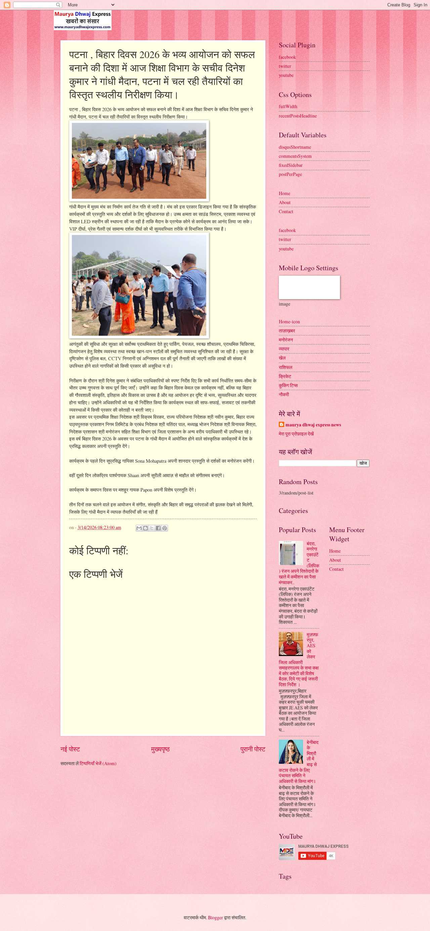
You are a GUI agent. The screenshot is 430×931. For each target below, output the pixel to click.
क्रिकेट (285, 376)
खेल (282, 358)
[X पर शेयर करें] (151, 528)
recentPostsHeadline (298, 115)
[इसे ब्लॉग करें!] (145, 528)
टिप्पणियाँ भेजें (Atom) (98, 763)
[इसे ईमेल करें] (139, 528)
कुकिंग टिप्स (288, 385)
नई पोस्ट (70, 749)
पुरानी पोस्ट (253, 749)
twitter (285, 66)
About (285, 202)
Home (284, 193)
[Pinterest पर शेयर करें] (164, 528)
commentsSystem (295, 156)
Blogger (215, 917)
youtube (286, 75)
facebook (287, 57)
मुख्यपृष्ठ (160, 749)
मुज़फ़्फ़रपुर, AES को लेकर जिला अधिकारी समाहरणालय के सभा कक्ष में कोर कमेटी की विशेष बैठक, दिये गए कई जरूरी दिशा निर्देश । (299, 659)
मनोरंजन (286, 339)
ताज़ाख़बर (287, 330)
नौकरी (284, 394)
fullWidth (288, 106)
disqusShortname (295, 147)
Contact (286, 211)
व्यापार (284, 348)
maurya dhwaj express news (313, 425)
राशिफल (285, 367)
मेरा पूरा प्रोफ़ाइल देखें (296, 433)
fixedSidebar (291, 165)
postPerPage (290, 174)
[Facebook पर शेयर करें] (158, 528)
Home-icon (289, 321)
